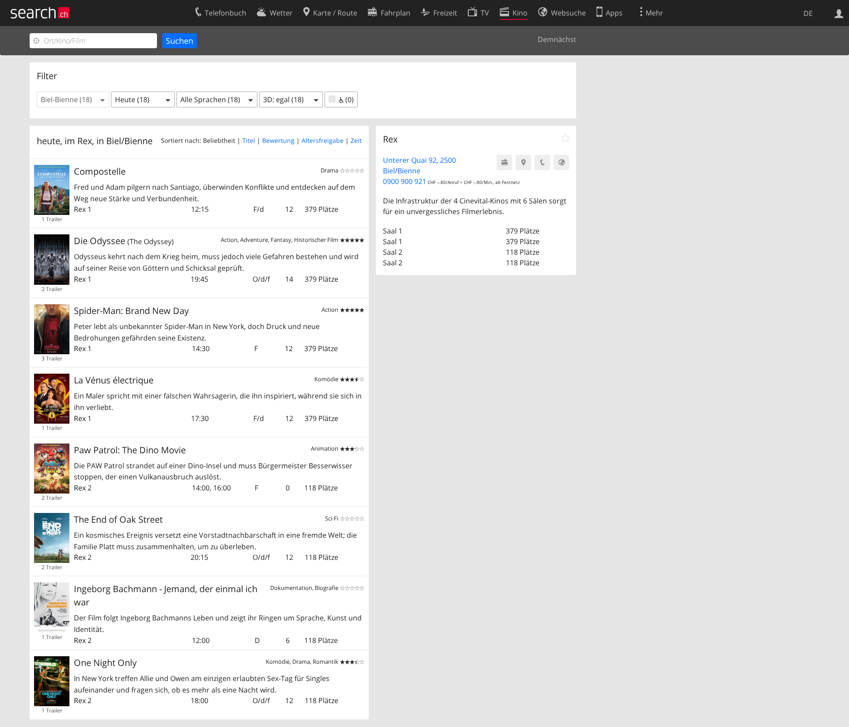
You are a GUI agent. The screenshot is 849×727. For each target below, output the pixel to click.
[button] (73, 99)
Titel (248, 140)
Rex (80, 209)
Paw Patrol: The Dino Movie (130, 450)
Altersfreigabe (323, 140)
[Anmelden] (839, 13)
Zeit (356, 140)
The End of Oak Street (118, 519)
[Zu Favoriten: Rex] (565, 138)
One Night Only (105, 663)
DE (808, 13)
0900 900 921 (404, 181)
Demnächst (557, 39)
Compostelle (100, 171)
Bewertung (278, 140)
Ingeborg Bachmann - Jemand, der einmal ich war (165, 595)
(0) (349, 99)
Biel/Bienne (129, 141)
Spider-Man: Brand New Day (131, 311)
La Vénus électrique (113, 380)
